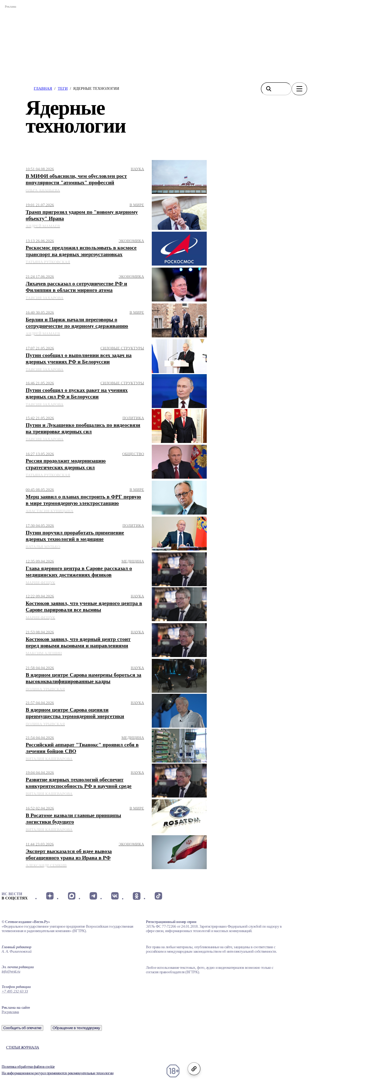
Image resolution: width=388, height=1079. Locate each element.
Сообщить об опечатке (22, 1028)
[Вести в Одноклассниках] (136, 896)
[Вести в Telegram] (93, 896)
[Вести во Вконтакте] (115, 896)
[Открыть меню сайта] (299, 88)
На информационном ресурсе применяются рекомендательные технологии (57, 1073)
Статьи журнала (22, 1047)
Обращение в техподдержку (76, 1028)
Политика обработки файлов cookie (28, 1066)
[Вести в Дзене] (50, 896)
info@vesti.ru (11, 971)
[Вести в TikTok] (158, 896)
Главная (43, 88)
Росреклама (10, 1012)
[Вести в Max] (71, 896)
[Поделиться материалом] (194, 1068)
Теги (63, 88)
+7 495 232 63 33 (15, 991)
